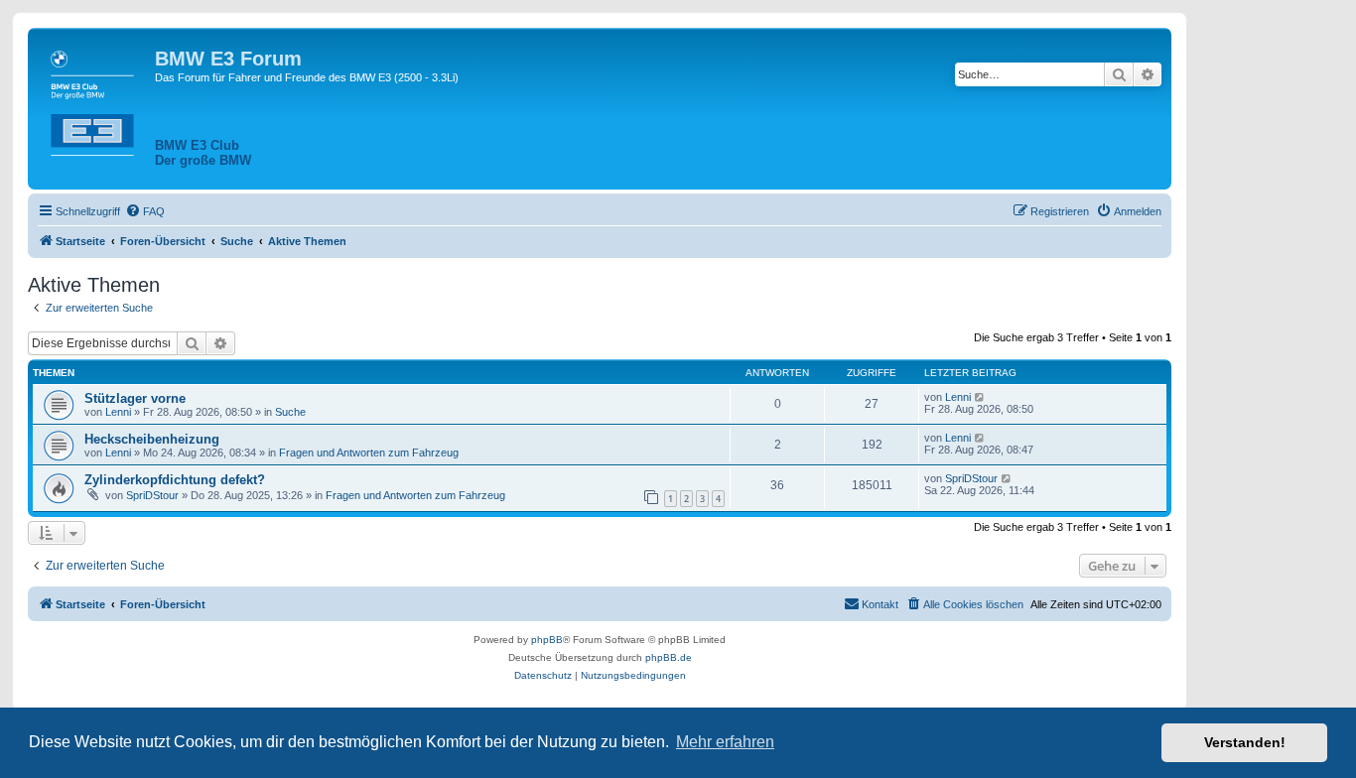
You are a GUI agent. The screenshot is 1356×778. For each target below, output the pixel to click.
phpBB (547, 639)
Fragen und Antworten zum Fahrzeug (369, 452)
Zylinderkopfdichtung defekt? (174, 479)
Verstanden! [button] (1245, 742)
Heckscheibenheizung (151, 439)
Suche (290, 412)
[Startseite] (94, 99)
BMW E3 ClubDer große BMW (203, 153)
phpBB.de (668, 657)
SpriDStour (152, 495)
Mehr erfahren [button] (725, 741)
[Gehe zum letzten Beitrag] (980, 397)
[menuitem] (145, 211)
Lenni (118, 412)
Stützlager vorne (135, 398)
